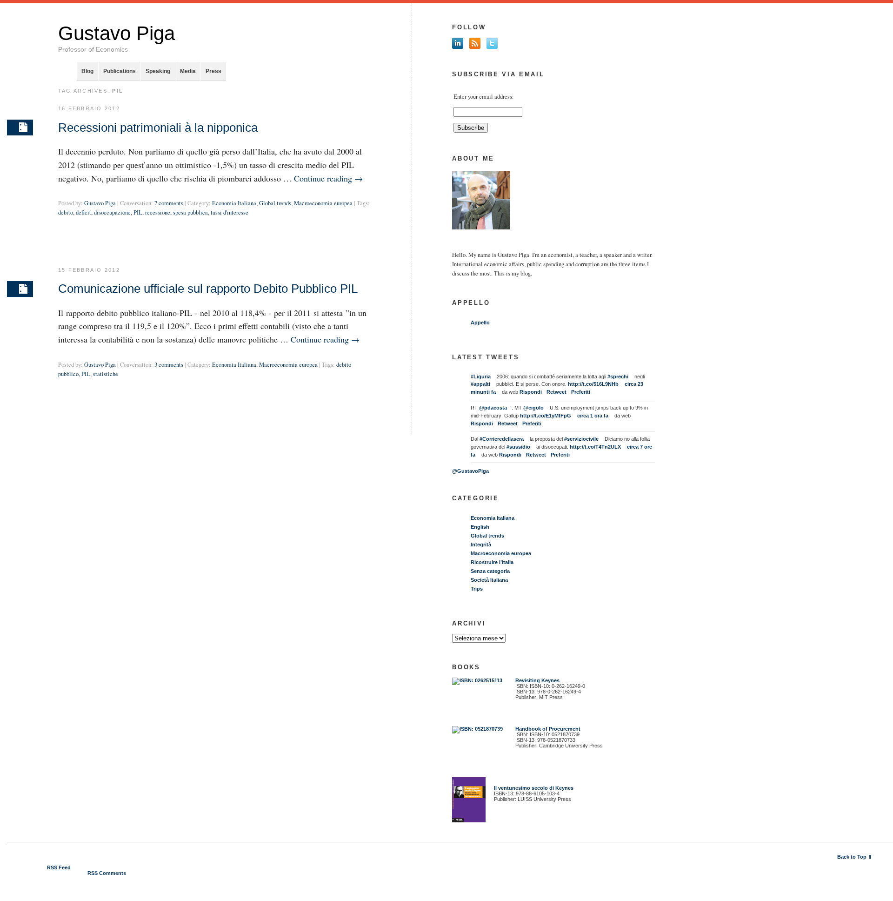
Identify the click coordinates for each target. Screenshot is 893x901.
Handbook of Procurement (547, 729)
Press (213, 71)
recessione (157, 212)
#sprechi (617, 376)
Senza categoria (490, 571)
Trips (477, 589)
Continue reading (328, 178)
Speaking (158, 71)
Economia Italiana (234, 203)
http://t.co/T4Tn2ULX (595, 447)
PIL (137, 212)
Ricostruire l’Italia (492, 562)
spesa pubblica (190, 212)
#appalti (480, 384)
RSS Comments (106, 873)
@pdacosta (493, 407)
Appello (480, 322)
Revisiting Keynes (537, 680)
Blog (87, 71)
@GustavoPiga (470, 471)
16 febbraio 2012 (89, 108)
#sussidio (518, 447)
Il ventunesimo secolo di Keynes (531, 788)
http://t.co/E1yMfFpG (545, 415)
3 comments (168, 365)
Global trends (275, 203)
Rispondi (531, 392)
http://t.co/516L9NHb (593, 384)
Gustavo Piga (116, 33)
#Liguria (481, 376)
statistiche (105, 374)
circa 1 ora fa (592, 415)
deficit (83, 212)
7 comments (168, 203)
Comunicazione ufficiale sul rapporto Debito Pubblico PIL (208, 288)
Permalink (20, 127)
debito (65, 212)
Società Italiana (489, 580)
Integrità (481, 544)
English (480, 527)
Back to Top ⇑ (854, 857)
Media (188, 71)
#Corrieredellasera (502, 439)
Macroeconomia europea (323, 203)
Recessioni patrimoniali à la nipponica (158, 127)
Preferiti (580, 392)
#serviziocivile (581, 439)
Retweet (556, 392)
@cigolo (533, 407)
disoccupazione (112, 212)
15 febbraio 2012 (89, 270)
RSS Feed (59, 867)
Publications (119, 71)
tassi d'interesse (229, 212)
